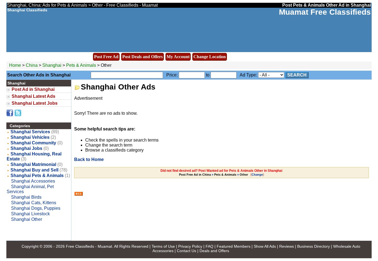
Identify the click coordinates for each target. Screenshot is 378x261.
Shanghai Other (26, 219)
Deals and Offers (214, 251)
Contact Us (186, 251)
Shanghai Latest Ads (33, 96)
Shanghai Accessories (33, 181)
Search (297, 75)
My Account (178, 56)
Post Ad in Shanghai (33, 89)
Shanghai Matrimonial (33, 164)
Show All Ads (265, 246)
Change (257, 174)
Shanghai (52, 65)
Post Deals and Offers (142, 56)
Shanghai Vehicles (30, 137)
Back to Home (89, 159)
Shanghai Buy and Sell (34, 170)
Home (15, 65)
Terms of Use (163, 246)
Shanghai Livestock (30, 213)
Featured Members (233, 246)
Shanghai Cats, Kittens (33, 202)
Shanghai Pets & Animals (37, 175)
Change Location (209, 56)
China (32, 65)
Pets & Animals (81, 65)
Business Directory (313, 246)
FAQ (209, 246)
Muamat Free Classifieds (325, 12)
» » (213, 174)
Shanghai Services (30, 131)
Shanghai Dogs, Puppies (35, 208)
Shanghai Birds (26, 197)
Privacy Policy (190, 246)
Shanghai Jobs (26, 148)
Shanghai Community (33, 142)
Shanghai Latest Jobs (35, 103)
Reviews (286, 246)
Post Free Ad (106, 56)
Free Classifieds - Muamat (89, 246)
